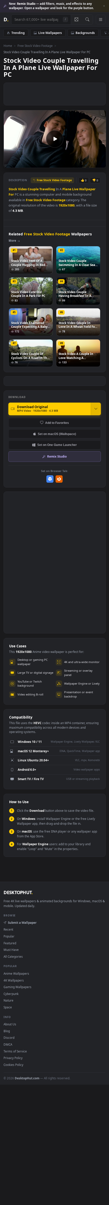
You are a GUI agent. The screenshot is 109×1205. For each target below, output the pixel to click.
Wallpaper (87, 189)
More (12, 240)
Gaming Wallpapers (17, 987)
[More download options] (96, 409)
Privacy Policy (13, 1058)
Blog (7, 1031)
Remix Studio (57, 456)
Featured (10, 943)
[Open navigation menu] (100, 19)
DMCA (8, 1044)
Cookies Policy (13, 1065)
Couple (33, 189)
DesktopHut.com (27, 1078)
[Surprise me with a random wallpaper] (76, 19)
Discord (9, 1037)
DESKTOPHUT (18, 892)
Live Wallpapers (50, 33)
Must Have (11, 950)
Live (75, 189)
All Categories (13, 956)
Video (22, 189)
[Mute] (91, 163)
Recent (8, 929)
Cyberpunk (11, 994)
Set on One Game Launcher (57, 444)
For (11, 194)
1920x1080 (67, 205)
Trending (18, 33)
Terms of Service (15, 1051)
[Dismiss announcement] (104, 6)
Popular (9, 936)
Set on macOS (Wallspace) (57, 434)
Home (8, 46)
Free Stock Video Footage (35, 46)
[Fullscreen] (99, 163)
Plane (66, 189)
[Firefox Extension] (59, 479)
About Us (10, 1024)
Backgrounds (85, 33)
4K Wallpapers (14, 980)
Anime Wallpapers (16, 973)
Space (8, 1007)
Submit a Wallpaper (22, 922)
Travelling (47, 189)
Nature (8, 1000)
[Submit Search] (87, 19)
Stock (13, 189)
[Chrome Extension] (50, 479)
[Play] (10, 163)
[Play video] (54, 138)
